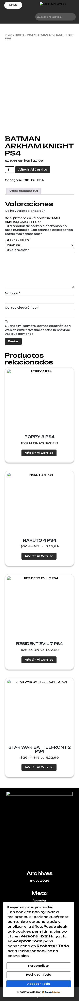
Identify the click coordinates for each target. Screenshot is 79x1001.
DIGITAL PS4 (24, 35)
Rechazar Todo (38, 974)
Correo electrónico (22, 307)
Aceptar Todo (38, 983)
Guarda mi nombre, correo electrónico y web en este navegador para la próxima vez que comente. (38, 329)
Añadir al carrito (32, 169)
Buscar (71, 17)
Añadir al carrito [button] (39, 452)
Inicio (9, 35)
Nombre (12, 293)
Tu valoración (17, 250)
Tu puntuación (18, 239)
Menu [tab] (13, 5)
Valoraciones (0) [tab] (23, 190)
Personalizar (38, 965)
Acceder (40, 900)
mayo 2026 (39, 880)
